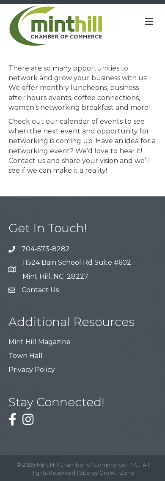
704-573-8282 (46, 249)
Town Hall (25, 356)
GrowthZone (117, 472)
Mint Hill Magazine (39, 342)
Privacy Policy (31, 370)
